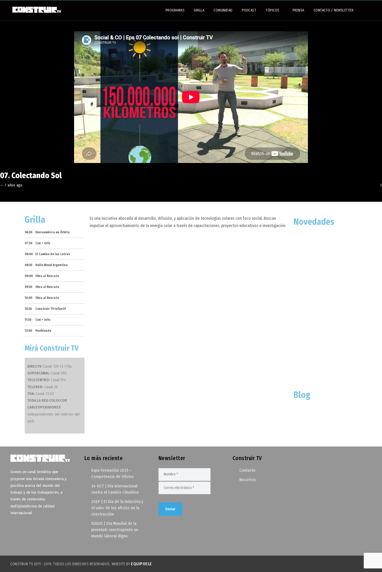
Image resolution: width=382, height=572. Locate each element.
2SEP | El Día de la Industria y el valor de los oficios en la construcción (117, 508)
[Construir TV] (36, 9)
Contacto (247, 470)
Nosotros (247, 479)
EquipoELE (141, 563)
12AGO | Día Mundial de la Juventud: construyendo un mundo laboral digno (114, 529)
